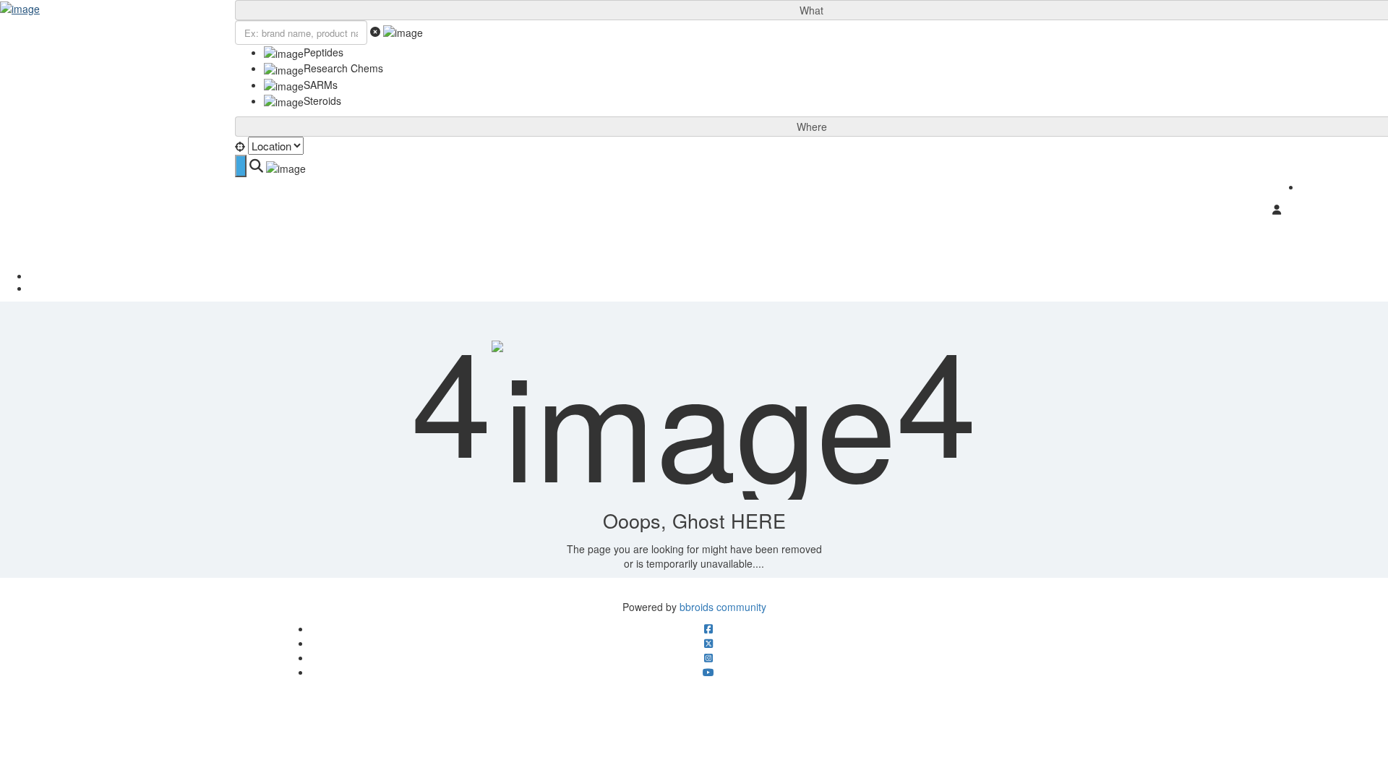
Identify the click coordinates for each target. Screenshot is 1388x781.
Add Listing (1345, 185)
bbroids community (723, 606)
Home (709, 276)
